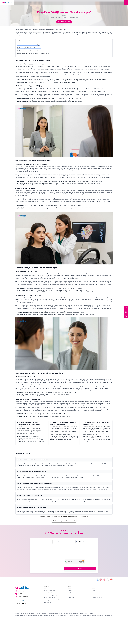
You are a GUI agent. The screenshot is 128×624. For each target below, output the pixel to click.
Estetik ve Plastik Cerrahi (49, 592)
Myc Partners (71, 597)
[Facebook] (97, 579)
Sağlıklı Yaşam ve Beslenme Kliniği (51, 600)
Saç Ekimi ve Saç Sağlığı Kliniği (50, 595)
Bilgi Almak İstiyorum (64, 21)
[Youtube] (111, 579)
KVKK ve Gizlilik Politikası (39, 559)
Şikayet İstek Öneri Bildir (97, 597)
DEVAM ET (80, 568)
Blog (56, 17)
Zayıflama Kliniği (47, 602)
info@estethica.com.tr (23, 596)
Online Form (95, 592)
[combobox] (78, 541)
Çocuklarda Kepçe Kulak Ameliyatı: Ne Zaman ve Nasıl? (29, 47)
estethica (70, 592)
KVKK (93, 595)
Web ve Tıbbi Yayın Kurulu (98, 600)
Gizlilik (93, 590)
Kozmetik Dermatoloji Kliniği (50, 597)
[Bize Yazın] (126, 308)
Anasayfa (52, 17)
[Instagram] (100, 579)
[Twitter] (107, 579)
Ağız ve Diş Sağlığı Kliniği (49, 590)
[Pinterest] (104, 579)
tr (120, 2)
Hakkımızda (70, 590)
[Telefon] (126, 316)
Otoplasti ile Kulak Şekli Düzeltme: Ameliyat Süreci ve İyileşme (31, 50)
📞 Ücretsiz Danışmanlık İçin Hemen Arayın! (64, 520)
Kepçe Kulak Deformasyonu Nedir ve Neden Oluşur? (28, 44)
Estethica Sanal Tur (72, 595)
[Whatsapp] (126, 312)
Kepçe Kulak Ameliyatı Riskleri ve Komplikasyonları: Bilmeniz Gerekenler (33, 53)
